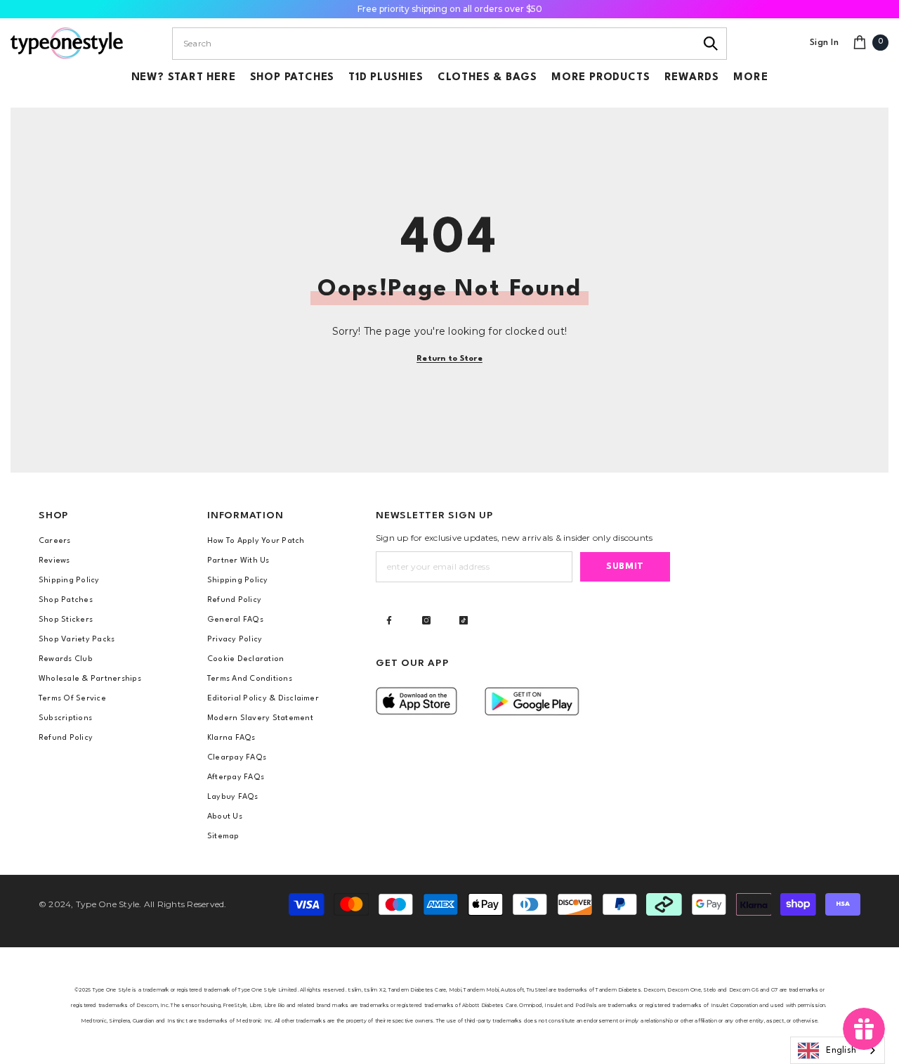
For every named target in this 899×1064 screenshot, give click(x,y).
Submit (625, 566)
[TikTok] (463, 620)
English (841, 1050)
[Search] (711, 43)
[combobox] (433, 43)
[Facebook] (389, 620)
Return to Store (449, 359)
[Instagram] (426, 620)
